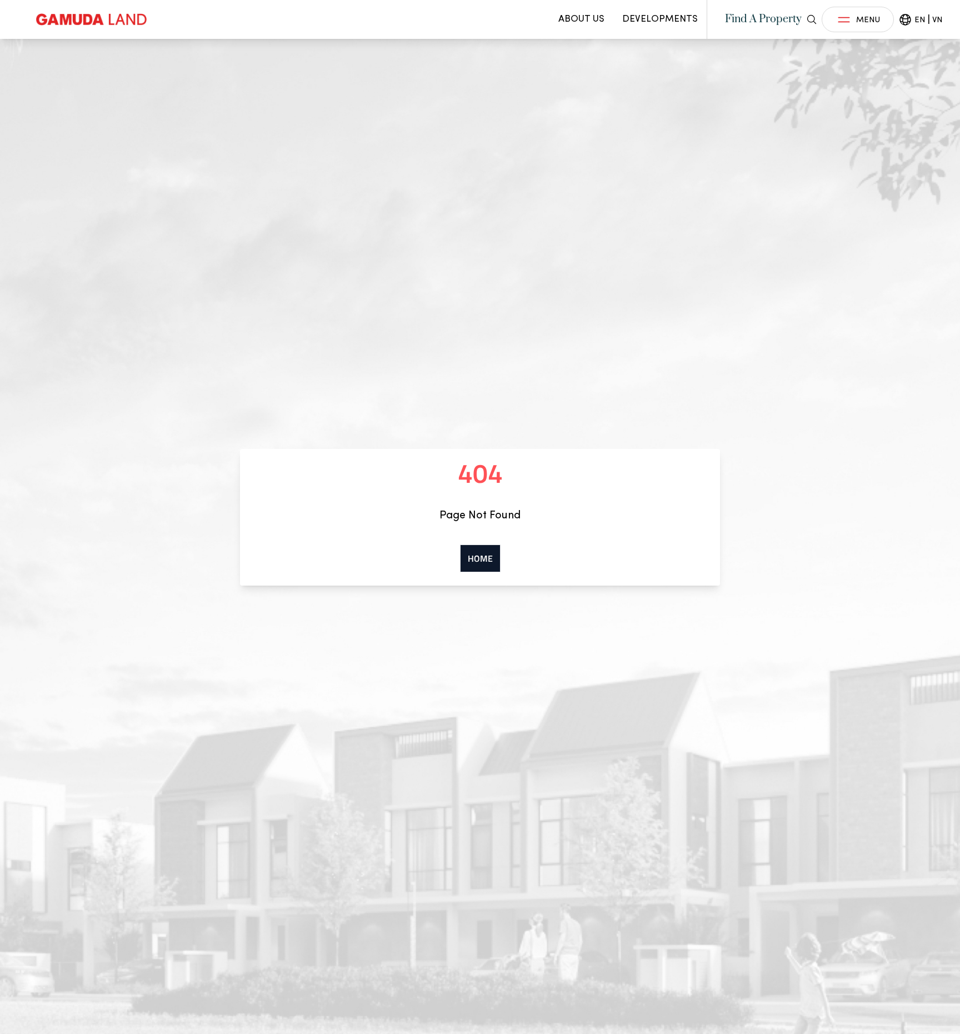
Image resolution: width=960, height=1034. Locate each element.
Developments (660, 18)
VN (937, 19)
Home (480, 558)
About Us (581, 18)
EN (919, 19)
